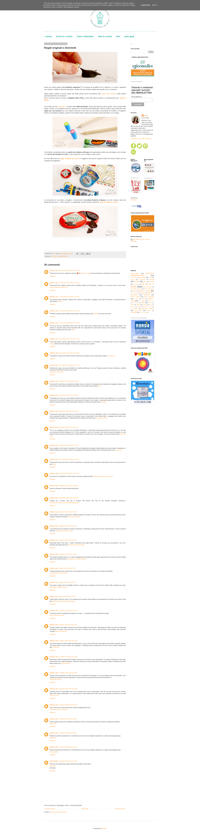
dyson (145, 281)
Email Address (136, 97)
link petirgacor (54, 752)
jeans (143, 298)
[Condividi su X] (85, 254)
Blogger (103, 828)
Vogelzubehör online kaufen (58, 573)
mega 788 (111, 356)
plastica (133, 306)
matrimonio (151, 301)
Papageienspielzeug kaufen (64, 531)
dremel (136, 281)
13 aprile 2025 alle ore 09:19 (67, 512)
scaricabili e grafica (147, 308)
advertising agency (56, 679)
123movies (56, 647)
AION (54, 464)
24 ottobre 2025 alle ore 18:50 (67, 641)
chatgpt (52, 344)
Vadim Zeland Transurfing (76, 545)
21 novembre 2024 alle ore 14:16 (68, 297)
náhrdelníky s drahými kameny (76, 559)
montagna (135, 302)
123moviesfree (65, 663)
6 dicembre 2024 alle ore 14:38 (68, 411)
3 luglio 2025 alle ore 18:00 (67, 596)
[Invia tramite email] (81, 254)
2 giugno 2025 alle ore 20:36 (67, 554)
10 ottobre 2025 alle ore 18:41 (67, 610)
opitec (132, 304)
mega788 (119, 450)
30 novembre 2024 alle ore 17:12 (68, 365)
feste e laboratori (85, 36)
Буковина (104, 402)
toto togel (52, 766)
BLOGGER (134, 277)
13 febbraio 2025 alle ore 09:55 (68, 498)
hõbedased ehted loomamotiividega (63, 601)
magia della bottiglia (108, 94)
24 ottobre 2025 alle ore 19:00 (67, 673)
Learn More (145, 5)
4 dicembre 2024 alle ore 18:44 (68, 395)
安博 (73, 330)
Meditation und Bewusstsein (58, 587)
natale (143, 303)
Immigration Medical (74, 517)
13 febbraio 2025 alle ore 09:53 (68, 486)
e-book (48, 36)
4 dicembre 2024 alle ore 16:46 (68, 381)
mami (146, 115)
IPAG (99, 386)
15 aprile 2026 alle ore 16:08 (68, 761)
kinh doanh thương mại (57, 615)
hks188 (59, 301)
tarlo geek (129, 36)
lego (140, 301)
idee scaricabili (149, 297)
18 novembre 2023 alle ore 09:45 (68, 270)
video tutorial (143, 312)
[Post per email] (76, 253)
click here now (54, 695)
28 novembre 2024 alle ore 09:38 (68, 353)
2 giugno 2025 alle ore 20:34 (67, 540)
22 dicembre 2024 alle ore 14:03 (68, 473)
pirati (151, 304)
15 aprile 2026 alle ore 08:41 (67, 733)
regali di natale (85, 273)
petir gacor (53, 723)
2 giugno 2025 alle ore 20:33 (67, 526)
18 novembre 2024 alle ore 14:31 (68, 282)
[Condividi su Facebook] (87, 254)
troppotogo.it (62, 106)
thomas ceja (54, 270)
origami (138, 304)
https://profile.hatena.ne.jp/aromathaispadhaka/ (64, 502)
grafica (143, 292)
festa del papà (147, 287)
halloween (146, 295)
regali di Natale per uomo (69, 158)
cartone (133, 279)
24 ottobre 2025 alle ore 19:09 (67, 689)
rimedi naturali (148, 306)
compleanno (142, 279)
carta (150, 277)
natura (150, 302)
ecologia (135, 284)
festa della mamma (136, 289)
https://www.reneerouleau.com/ (103, 476)
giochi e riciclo (144, 291)
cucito (152, 279)
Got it (154, 5)
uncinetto (133, 312)
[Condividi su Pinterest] (89, 254)
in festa (136, 298)
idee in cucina (105, 36)
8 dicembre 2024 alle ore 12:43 (68, 445)
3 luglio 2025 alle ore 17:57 (67, 568)
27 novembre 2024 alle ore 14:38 (68, 339)
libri (118, 36)
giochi (134, 291)
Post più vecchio (120, 809)
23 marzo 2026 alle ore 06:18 (67, 705)
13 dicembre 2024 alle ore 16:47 (68, 459)
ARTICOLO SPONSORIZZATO (59, 256)
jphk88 (96, 313)
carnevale (142, 277)
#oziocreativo (135, 273)
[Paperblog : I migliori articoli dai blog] (136, 207)
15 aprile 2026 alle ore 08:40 (67, 719)
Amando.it (134, 200)
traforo (149, 310)
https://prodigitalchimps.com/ (58, 287)
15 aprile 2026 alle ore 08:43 (67, 747)
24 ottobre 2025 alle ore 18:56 (67, 657)
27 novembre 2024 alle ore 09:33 (68, 323)
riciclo (139, 306)
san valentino (134, 308)
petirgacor (53, 738)
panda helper (54, 761)
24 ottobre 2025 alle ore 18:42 (67, 625)
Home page (85, 809)
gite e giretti (134, 292)
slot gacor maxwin (101, 418)
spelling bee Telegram (57, 372)
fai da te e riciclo (64, 36)
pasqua (145, 304)
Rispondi (52, 276)
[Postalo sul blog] (83, 254)
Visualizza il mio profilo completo (141, 138)
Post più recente (50, 809)
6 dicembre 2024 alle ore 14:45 (68, 427)
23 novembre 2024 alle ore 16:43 (68, 311)
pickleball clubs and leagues (59, 709)
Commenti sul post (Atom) (58, 812)
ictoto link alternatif (61, 631)
